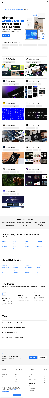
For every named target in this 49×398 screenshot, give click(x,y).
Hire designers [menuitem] (5, 376)
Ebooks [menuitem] (16, 381)
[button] (13, 62)
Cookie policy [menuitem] (32, 390)
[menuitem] (44, 372)
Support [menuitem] (16, 372)
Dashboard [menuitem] (4, 372)
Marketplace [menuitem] (4, 374)
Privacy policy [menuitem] (32, 388)
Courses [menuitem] (16, 376)
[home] (2, 2)
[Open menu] (47, 2)
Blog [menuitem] (16, 379)
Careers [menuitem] (30, 374)
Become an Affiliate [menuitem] (33, 379)
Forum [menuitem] (16, 383)
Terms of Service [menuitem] (32, 385)
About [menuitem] (30, 372)
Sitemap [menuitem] (31, 376)
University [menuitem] (17, 374)
